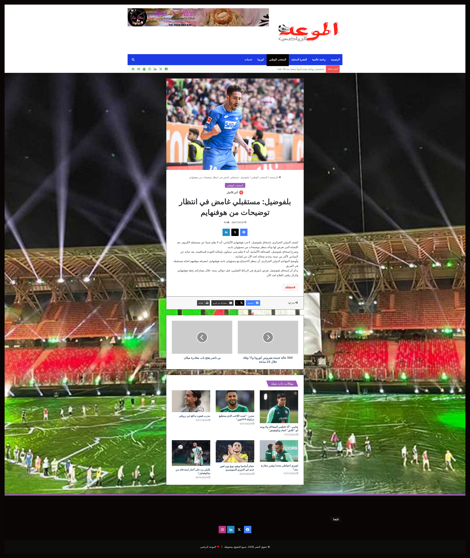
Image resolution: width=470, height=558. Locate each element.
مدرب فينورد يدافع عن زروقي (194, 415)
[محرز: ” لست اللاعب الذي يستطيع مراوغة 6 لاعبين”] (235, 401)
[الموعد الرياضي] (308, 30)
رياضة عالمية (319, 59)
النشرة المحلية (299, 59)
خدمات (248, 59)
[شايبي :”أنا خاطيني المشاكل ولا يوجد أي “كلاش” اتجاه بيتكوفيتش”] (279, 406)
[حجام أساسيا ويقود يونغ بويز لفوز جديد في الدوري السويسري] (235, 451)
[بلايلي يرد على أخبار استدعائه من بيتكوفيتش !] (191, 453)
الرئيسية (335, 59)
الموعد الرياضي (208, 546)
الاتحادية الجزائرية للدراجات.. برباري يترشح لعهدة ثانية (297, 69)
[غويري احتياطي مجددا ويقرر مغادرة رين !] (279, 451)
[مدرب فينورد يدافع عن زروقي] (191, 401)
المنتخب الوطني (277, 59)
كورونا (260, 59)
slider (289, 287)
